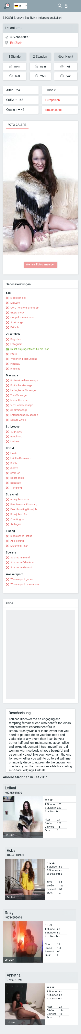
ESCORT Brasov (13, 17)
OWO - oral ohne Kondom (24, 307)
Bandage (15, 482)
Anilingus (15, 524)
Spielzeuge (16, 322)
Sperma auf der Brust (22, 562)
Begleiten (15, 339)
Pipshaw (15, 363)
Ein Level (15, 302)
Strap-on (15, 472)
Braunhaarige (53, 110)
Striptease (16, 431)
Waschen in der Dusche (23, 358)
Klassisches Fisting (21, 535)
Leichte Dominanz (20, 458)
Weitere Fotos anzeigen (40, 264)
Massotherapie (19, 400)
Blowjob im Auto (19, 514)
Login (67, 4)
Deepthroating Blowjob (23, 509)
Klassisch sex (18, 297)
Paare (13, 353)
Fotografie (16, 344)
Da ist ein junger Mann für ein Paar (29, 348)
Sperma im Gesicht (21, 567)
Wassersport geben (21, 579)
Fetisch (14, 327)
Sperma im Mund (20, 557)
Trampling (16, 487)
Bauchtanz (16, 436)
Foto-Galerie (17, 124)
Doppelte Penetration (22, 317)
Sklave (14, 468)
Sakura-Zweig (18, 419)
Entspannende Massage (24, 414)
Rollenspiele (17, 477)
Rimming (15, 368)
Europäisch (52, 100)
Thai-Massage (18, 395)
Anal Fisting (17, 540)
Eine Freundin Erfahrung (23, 504)
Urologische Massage (23, 390)
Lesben (14, 441)
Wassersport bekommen (24, 584)
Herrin (13, 453)
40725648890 (19, 37)
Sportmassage (18, 409)
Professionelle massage (24, 380)
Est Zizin (30, 17)
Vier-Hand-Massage (21, 405)
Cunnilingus (17, 519)
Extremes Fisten (19, 545)
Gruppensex (17, 312)
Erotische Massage (21, 385)
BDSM (13, 463)
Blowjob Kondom (20, 499)
